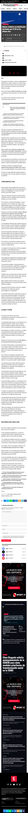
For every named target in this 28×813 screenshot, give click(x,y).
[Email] (15, 35)
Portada (4, 742)
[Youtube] (14, 558)
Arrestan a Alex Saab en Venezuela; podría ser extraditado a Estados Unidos (13, 121)
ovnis (11, 495)
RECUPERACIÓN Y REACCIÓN (10, 62)
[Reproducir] (14, 73)
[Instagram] (14, 555)
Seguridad (5, 756)
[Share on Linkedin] (11, 35)
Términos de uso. (11, 2)
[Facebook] (14, 548)
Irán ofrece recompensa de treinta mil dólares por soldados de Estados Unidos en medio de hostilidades (14, 718)
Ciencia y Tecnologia (7, 728)
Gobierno (6, 614)
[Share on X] (7, 35)
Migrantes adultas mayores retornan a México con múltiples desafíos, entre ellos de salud (14, 746)
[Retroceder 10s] (10, 73)
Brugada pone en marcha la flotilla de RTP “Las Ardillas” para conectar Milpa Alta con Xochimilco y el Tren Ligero (14, 618)
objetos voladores (5, 495)
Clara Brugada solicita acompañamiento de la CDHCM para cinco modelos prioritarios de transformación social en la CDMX (10, 630)
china (8, 494)
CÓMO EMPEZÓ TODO (9, 55)
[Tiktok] (20, 784)
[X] (14, 551)
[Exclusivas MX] (11, 5)
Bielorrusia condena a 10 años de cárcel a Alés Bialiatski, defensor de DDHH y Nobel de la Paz (13, 114)
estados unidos (17, 494)
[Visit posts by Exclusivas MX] (3, 39)
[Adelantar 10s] (17, 73)
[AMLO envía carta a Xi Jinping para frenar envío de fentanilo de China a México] (6, 108)
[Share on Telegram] (13, 35)
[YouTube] (14, 784)
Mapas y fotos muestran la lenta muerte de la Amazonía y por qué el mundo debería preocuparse (14, 125)
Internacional (5, 24)
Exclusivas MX (9, 38)
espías (11, 494)
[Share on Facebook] (5, 35)
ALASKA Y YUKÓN (7, 60)
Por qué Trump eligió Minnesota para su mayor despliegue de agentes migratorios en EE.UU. (12, 473)
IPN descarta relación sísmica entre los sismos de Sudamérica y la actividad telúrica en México (13, 731)
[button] (24, 1)
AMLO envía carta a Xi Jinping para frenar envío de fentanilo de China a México (17, 108)
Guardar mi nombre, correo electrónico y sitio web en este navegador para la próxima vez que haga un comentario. (13, 537)
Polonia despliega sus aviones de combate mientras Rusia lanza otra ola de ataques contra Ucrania (12, 484)
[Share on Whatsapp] (9, 35)
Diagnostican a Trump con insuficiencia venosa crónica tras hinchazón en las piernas (13, 118)
